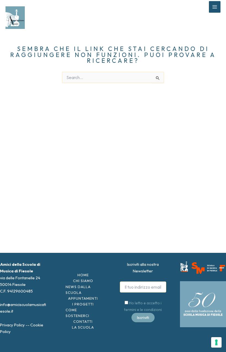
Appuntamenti (83, 298)
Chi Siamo (83, 280)
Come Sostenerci (77, 313)
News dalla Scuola (78, 290)
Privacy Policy (12, 324)
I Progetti (83, 304)
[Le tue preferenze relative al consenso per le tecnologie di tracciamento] (216, 342)
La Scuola (83, 327)
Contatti (83, 321)
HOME (83, 275)
